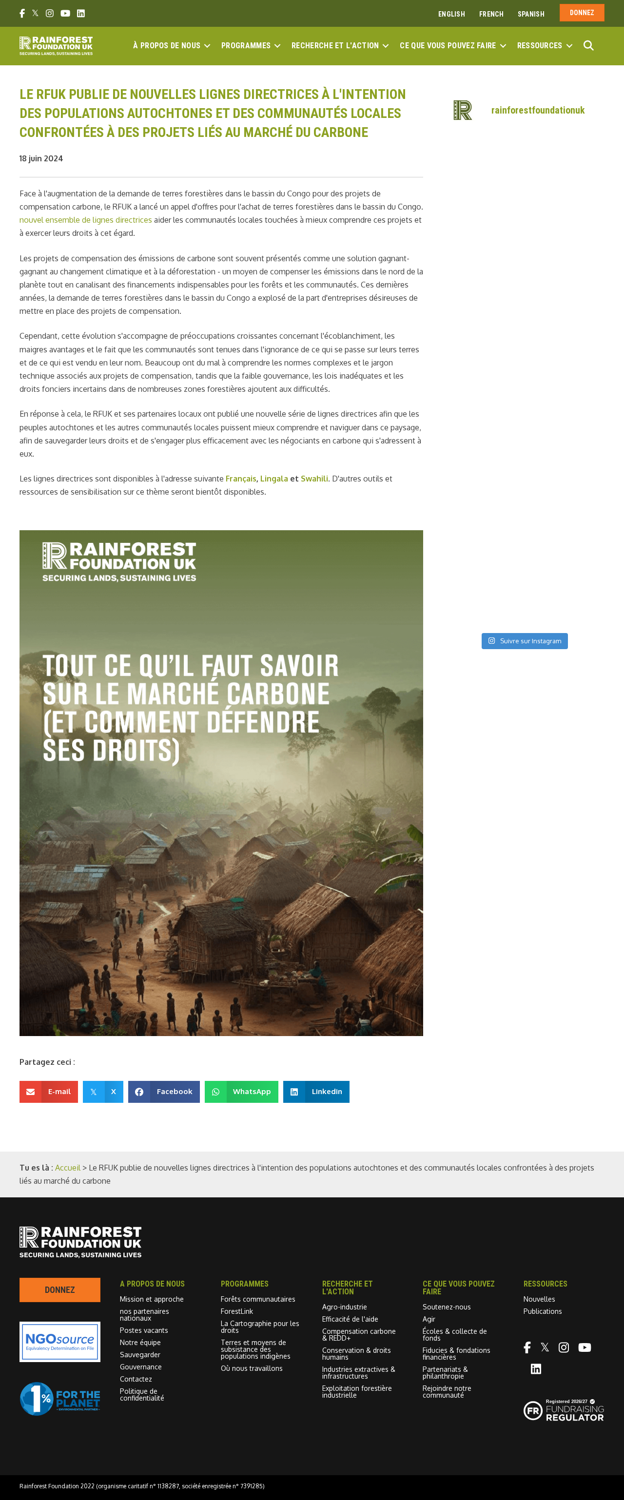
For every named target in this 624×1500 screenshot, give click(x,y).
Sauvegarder (140, 1354)
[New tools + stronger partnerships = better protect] (565, 163)
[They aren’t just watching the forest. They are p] (565, 456)
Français (241, 478)
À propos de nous (166, 45)
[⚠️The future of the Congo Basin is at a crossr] (482, 261)
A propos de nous (152, 1283)
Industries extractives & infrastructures (358, 1372)
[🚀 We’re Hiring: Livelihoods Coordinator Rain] (565, 505)
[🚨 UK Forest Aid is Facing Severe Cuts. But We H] (482, 456)
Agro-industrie (344, 1307)
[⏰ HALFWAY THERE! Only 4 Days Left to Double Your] (482, 407)
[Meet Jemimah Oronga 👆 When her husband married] (482, 505)
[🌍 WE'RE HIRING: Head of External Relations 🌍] (482, 309)
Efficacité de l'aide (350, 1319)
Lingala (274, 478)
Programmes (246, 45)
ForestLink (237, 1311)
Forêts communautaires (258, 1299)
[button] (207, 46)
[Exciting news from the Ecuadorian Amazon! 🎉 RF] (482, 163)
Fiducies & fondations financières (456, 1353)
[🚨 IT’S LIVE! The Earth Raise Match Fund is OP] (565, 407)
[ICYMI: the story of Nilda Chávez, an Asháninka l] (482, 554)
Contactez (136, 1379)
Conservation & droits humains (356, 1353)
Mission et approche (152, 1299)
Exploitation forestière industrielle (357, 1391)
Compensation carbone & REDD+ (359, 1334)
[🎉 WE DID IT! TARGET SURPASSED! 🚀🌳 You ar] (482, 359)
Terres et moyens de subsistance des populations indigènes (256, 1349)
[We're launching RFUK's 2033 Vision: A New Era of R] (565, 309)
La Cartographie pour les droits (260, 1326)
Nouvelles (539, 1299)
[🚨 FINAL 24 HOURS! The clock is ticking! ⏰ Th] (565, 359)
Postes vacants (144, 1330)
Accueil (67, 1168)
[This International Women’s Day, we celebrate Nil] (565, 554)
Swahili (314, 478)
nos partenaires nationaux (144, 1314)
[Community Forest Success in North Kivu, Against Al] (565, 261)
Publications (543, 1311)
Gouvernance (141, 1367)
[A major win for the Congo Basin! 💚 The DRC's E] (565, 212)
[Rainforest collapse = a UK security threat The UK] (565, 602)
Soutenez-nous (447, 1307)
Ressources (540, 45)
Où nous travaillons (252, 1368)
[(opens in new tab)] (60, 1413)
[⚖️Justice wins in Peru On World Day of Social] (482, 602)
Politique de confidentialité (142, 1394)
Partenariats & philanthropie (445, 1372)
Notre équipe (140, 1342)
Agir (429, 1319)
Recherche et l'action (335, 45)
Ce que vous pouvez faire (448, 45)
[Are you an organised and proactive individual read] (482, 212)
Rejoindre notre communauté (447, 1391)
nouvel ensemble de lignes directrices (86, 220)
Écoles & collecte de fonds (455, 1334)
